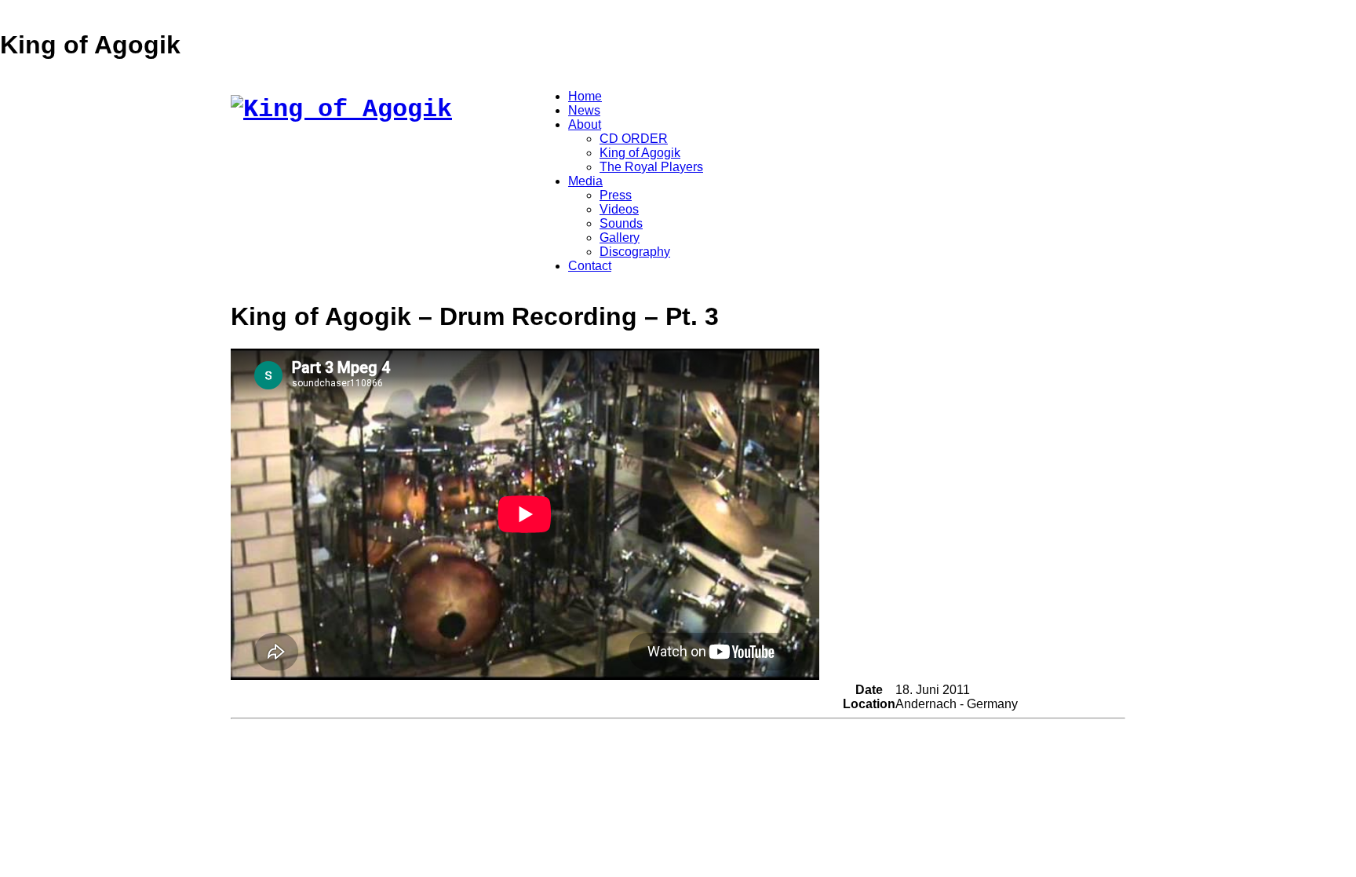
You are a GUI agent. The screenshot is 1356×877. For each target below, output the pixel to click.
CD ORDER (634, 138)
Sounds (621, 223)
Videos (619, 209)
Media (585, 181)
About (584, 124)
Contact (589, 265)
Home (585, 96)
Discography (635, 251)
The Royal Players (651, 167)
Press (616, 195)
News (584, 110)
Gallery (620, 237)
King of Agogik (640, 152)
